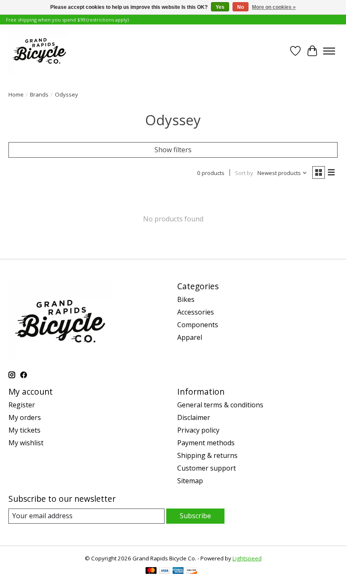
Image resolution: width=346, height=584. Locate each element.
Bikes (186, 299)
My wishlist (25, 442)
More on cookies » (274, 7)
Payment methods (206, 442)
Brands (39, 94)
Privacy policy (198, 430)
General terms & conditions (220, 404)
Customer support (206, 468)
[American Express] (178, 571)
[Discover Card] (191, 571)
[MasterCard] (151, 571)
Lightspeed (247, 558)
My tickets (24, 430)
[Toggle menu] (329, 51)
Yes (220, 7)
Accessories (195, 312)
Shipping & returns (207, 455)
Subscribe (195, 515)
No (240, 7)
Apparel (189, 337)
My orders (24, 417)
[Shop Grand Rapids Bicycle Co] (39, 51)
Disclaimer (193, 417)
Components (197, 324)
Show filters (173, 149)
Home (16, 94)
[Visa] (164, 571)
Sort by (244, 173)
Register (21, 404)
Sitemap (190, 480)
